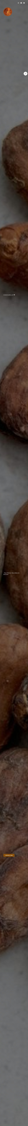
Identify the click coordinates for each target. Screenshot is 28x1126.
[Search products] (25, 74)
